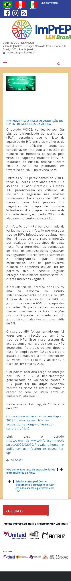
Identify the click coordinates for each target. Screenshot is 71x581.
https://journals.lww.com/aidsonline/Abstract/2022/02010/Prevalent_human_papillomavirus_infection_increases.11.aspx (35, 447)
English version (49, 2)
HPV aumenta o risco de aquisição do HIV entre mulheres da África (34, 122)
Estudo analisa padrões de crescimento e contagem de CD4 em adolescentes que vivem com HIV (34, 486)
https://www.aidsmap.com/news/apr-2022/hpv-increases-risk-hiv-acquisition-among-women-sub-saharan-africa (34, 422)
